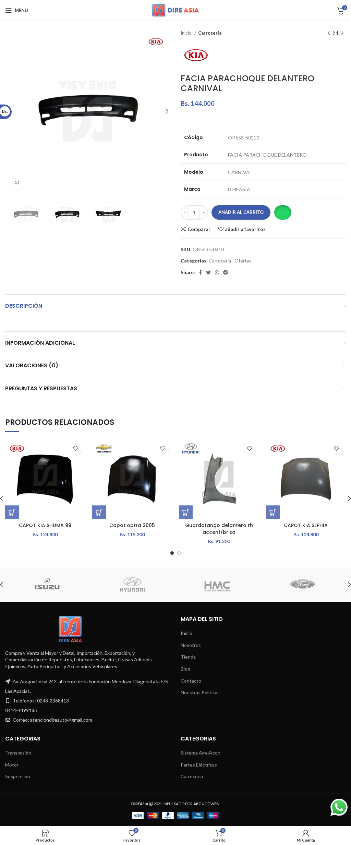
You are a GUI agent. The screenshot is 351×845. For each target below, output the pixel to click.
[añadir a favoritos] (76, 448)
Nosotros (191, 645)
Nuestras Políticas (200, 692)
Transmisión (18, 753)
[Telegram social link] (225, 272)
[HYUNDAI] (132, 584)
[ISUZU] (46, 584)
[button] (282, 212)
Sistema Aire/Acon (200, 753)
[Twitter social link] (208, 272)
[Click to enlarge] (17, 182)
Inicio (187, 33)
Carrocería (209, 33)
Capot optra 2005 (132, 525)
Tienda (188, 657)
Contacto (191, 681)
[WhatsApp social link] (217, 272)
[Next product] (342, 33)
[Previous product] (328, 33)
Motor (12, 765)
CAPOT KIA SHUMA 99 (45, 525)
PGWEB (212, 803)
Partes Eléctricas (199, 765)
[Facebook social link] (200, 272)
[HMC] (217, 584)
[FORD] (302, 584)
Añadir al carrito (241, 212)
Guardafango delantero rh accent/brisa (219, 529)
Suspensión (17, 776)
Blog (185, 669)
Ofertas (243, 261)
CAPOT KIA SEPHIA (306, 525)
